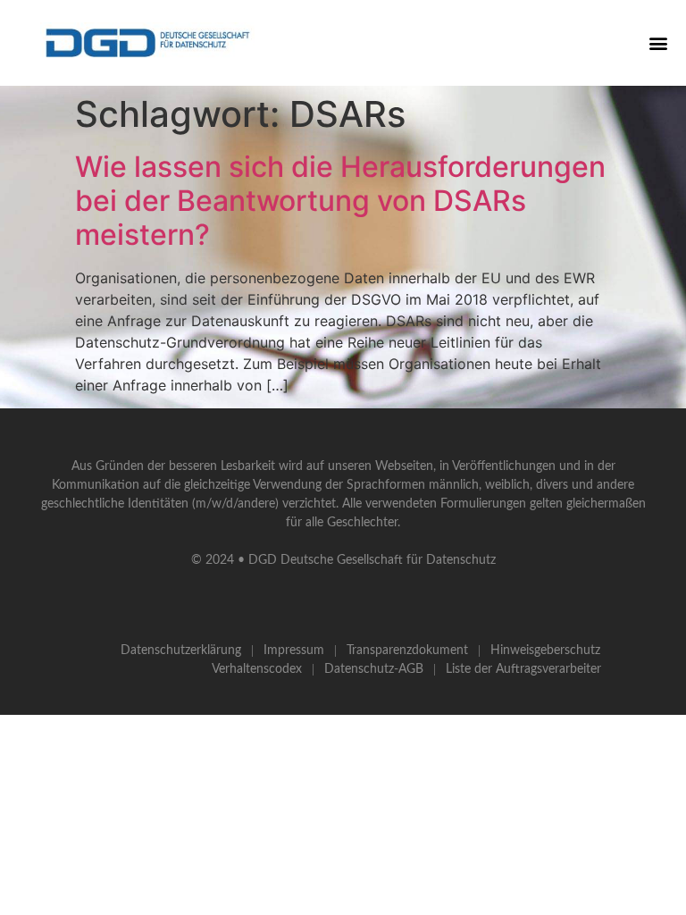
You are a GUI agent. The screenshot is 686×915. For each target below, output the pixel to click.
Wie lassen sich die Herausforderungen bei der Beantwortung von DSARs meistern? (340, 201)
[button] (658, 42)
